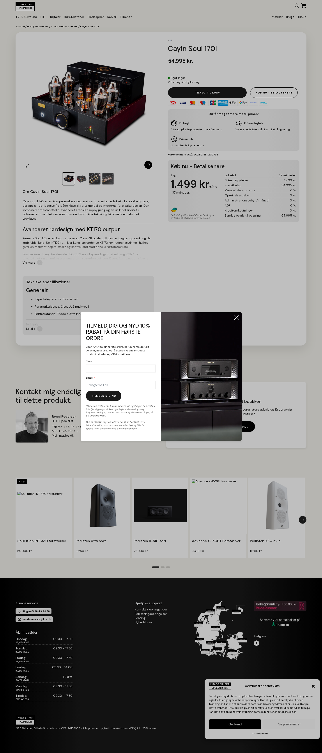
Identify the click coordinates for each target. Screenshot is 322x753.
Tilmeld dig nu (103, 396)
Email (89, 377)
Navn (89, 361)
